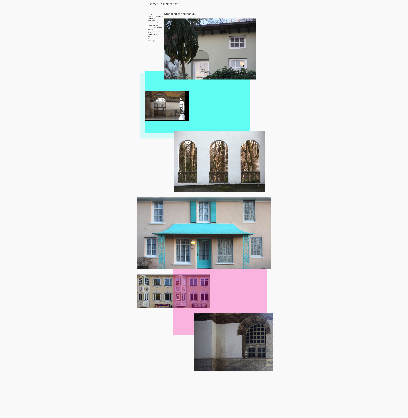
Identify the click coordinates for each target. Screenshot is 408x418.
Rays (149, 36)
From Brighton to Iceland (155, 27)
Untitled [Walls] (152, 34)
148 (149, 38)
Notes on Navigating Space (156, 16)
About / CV (151, 42)
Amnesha (150, 13)
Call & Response (152, 20)
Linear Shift (151, 24)
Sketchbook (151, 40)
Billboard (150, 29)
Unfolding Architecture (154, 15)
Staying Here (151, 33)
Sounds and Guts (153, 25)
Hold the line (151, 18)
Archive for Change (153, 22)
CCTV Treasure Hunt (154, 31)
